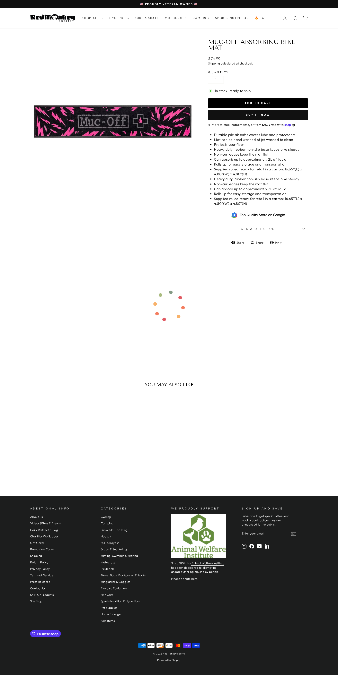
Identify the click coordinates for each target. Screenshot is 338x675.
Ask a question (258, 229)
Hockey (106, 536)
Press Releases (40, 582)
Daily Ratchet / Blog (44, 530)
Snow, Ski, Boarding (114, 530)
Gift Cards (37, 543)
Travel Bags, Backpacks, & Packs (123, 575)
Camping (107, 523)
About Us (36, 517)
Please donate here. (184, 579)
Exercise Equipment (114, 588)
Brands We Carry (42, 549)
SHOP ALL (91, 18)
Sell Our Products (42, 595)
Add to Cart (63, 458)
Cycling (106, 517)
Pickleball (107, 569)
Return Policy (39, 562)
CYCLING (117, 18)
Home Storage (111, 614)
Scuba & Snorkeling (114, 549)
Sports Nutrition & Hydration (120, 601)
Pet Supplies (109, 608)
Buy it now (258, 114)
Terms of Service (41, 575)
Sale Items (108, 621)
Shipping (214, 63)
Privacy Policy (40, 569)
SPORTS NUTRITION (232, 18)
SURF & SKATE (147, 18)
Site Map (36, 601)
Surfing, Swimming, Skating (119, 556)
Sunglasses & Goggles (115, 582)
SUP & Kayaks (110, 543)
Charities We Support (44, 536)
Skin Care (107, 595)
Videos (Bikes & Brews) (45, 523)
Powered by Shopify (169, 660)
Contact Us (38, 588)
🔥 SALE (262, 18)
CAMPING (201, 18)
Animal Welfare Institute (207, 563)
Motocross (108, 562)
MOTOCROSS (176, 18)
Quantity (218, 72)
